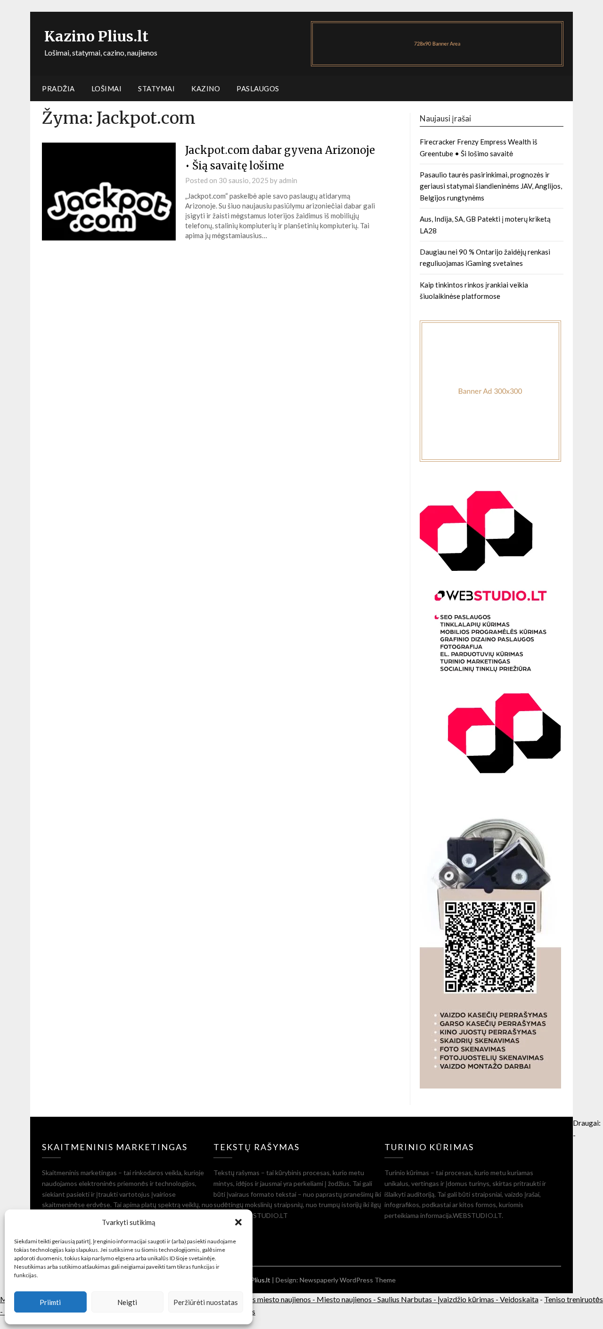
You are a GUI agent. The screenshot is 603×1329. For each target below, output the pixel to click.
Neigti (127, 1302)
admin (288, 180)
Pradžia (58, 88)
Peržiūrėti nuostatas (205, 1302)
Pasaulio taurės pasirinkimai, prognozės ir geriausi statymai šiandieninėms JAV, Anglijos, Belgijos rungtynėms (491, 186)
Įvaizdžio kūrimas (466, 1299)
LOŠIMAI (106, 88)
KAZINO (205, 88)
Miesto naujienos (344, 1299)
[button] (238, 1222)
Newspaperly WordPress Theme (348, 1280)
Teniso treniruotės (573, 1299)
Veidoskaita (519, 1299)
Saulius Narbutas (404, 1299)
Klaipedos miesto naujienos (267, 1299)
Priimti (50, 1302)
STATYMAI (156, 88)
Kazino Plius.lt (96, 36)
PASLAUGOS (257, 88)
